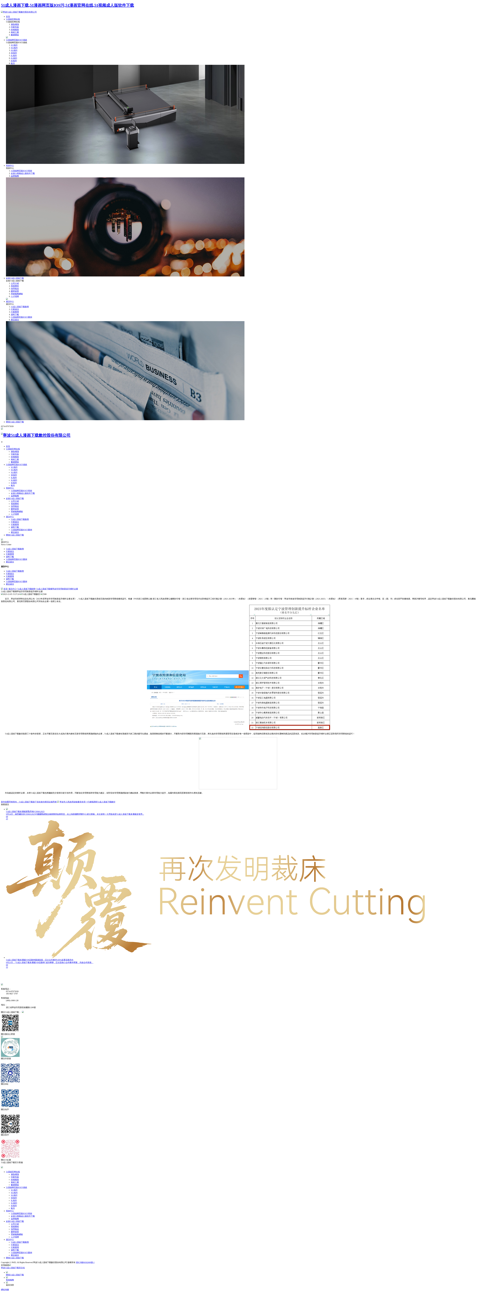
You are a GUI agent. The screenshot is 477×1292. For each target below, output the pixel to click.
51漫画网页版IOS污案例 (21, 317)
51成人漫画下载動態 (20, 307)
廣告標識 (15, 24)
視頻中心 (10, 165)
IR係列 (14, 53)
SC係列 (14, 45)
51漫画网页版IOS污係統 (16, 40)
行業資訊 (15, 309)
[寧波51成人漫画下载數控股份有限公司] (19, 12)
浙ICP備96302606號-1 (85, 1262)
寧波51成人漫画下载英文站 (13, 1268)
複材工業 (15, 32)
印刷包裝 (15, 27)
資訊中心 (10, 301)
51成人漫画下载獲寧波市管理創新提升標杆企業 (57, 589)
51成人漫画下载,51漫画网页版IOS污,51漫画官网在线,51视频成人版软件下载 (67, 5)
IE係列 (14, 61)
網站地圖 (5, 1290)
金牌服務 (15, 176)
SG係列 (14, 48)
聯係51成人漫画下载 (15, 422)
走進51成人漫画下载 (15, 278)
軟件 (13, 63)
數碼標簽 (15, 35)
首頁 (8, 17)
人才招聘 (15, 296)
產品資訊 (15, 320)
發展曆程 (15, 286)
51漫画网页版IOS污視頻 (21, 171)
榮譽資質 (15, 291)
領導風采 (15, 288)
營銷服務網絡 (17, 294)
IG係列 (14, 58)
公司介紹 (15, 283)
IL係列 (14, 55)
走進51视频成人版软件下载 (23, 173)
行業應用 (15, 312)
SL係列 (14, 50)
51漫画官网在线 (13, 19)
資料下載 (15, 314)
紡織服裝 (15, 30)
